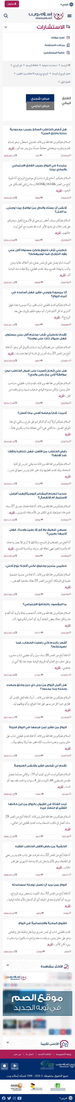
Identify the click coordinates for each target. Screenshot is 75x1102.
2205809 (65, 484)
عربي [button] (65, 4)
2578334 (65, 156)
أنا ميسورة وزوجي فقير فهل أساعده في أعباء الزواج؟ (39, 294)
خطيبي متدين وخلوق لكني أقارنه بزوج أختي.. (36, 566)
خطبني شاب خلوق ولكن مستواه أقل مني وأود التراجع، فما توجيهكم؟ (37, 252)
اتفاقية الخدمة (44, 1054)
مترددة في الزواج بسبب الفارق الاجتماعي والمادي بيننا (39, 167)
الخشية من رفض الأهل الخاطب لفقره (41, 846)
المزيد (11, 148)
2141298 (65, 633)
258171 (65, 875)
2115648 (65, 718)
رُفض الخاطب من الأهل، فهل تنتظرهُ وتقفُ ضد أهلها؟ (37, 453)
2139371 (65, 675)
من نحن (17, 1054)
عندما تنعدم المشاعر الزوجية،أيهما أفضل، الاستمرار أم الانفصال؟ (38, 495)
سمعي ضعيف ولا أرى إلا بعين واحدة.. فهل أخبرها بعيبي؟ (38, 531)
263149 (65, 837)
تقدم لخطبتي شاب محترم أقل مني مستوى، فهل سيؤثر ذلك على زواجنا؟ (36, 336)
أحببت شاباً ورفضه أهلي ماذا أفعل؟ (42, 413)
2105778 (65, 756)
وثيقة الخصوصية (63, 1054)
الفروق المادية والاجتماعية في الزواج (42, 923)
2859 (66, 952)
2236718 (65, 442)
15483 (66, 914)
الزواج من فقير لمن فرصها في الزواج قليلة (38, 727)
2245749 (65, 283)
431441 (65, 795)
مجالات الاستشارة (55, 45)
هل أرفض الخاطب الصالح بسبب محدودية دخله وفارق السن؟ (38, 131)
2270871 (65, 361)
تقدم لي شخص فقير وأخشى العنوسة (40, 765)
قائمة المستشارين (54, 52)
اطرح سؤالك (57, 37)
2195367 (65, 520)
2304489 (65, 325)
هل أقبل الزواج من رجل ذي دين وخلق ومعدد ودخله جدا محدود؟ (36, 686)
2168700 (65, 595)
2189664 (65, 556)
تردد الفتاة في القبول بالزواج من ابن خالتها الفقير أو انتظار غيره (37, 806)
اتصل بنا (29, 1054)
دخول (11, 4)
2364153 (65, 198)
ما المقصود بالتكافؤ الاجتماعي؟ (45, 604)
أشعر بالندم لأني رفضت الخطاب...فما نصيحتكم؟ (41, 644)
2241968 (65, 403)
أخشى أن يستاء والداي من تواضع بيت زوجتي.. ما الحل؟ (36, 209)
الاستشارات (51, 27)
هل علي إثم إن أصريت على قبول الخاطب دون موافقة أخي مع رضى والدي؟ (36, 372)
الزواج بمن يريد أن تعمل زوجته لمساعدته (39, 884)
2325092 (65, 241)
